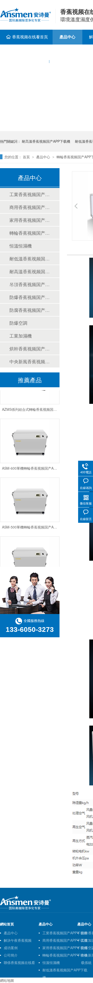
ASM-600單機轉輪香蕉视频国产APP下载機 (35, 466)
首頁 (26, 156)
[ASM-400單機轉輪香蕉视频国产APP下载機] (29, 557)
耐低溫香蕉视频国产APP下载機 (29, 258)
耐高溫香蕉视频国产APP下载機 (46, 141)
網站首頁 (7, 923)
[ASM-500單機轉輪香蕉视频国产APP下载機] (29, 498)
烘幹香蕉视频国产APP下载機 (29, 348)
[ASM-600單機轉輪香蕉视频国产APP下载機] (29, 439)
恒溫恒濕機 (20, 245)
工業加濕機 (20, 335)
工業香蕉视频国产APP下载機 (29, 194)
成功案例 (11, 947)
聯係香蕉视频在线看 (19, 962)
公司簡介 (11, 955)
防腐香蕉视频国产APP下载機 (29, 310)
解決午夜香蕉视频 (17, 940)
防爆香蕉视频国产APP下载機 (29, 297)
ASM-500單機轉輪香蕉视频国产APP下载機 (35, 525)
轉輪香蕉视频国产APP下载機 (29, 232)
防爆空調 (18, 323)
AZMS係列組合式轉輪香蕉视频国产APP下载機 (38, 407)
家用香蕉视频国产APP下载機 (29, 220)
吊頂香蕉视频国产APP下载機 (29, 284)
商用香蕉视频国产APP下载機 (29, 207)
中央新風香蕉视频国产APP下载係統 (29, 361)
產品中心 (67, 37)
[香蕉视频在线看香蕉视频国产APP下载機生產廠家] (25, 908)
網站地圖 (7, 980)
